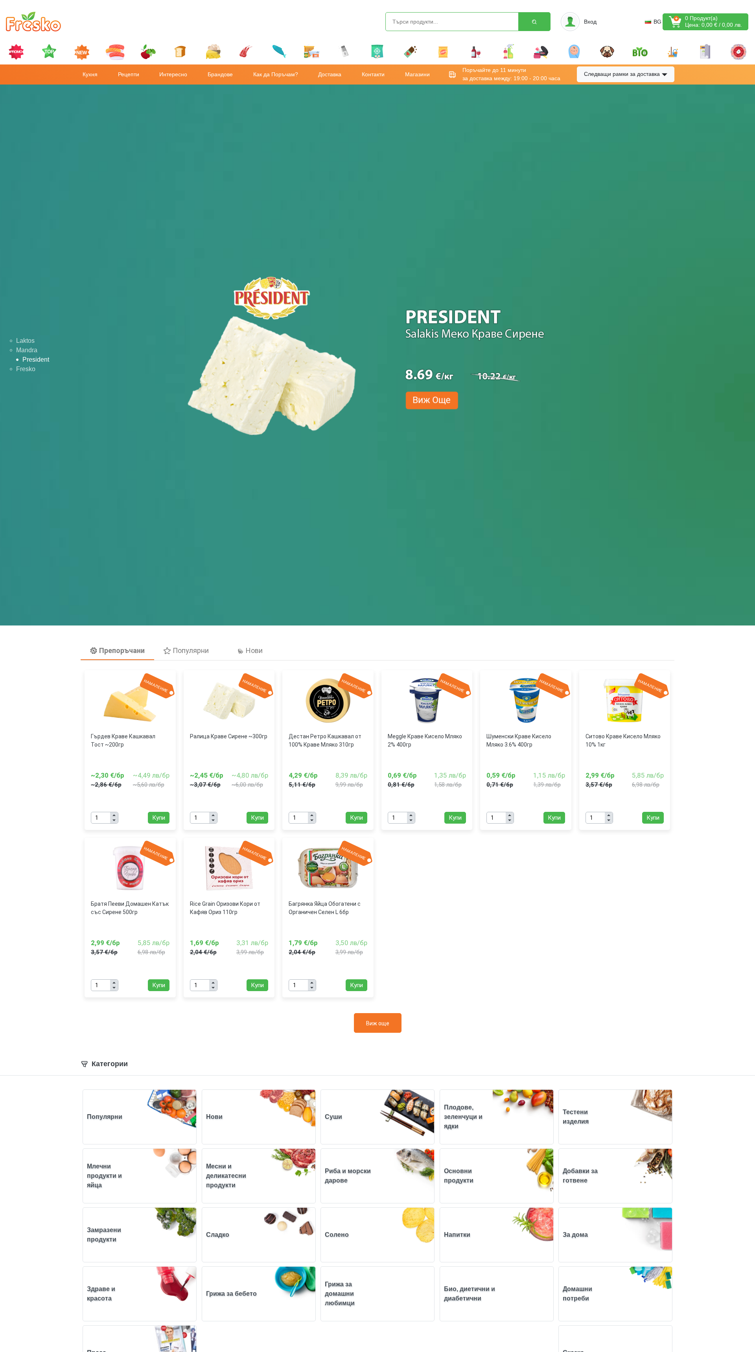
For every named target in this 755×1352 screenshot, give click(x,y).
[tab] (117, 650)
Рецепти (128, 74)
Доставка (329, 74)
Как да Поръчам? (275, 74)
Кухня (90, 74)
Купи (158, 817)
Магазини (417, 74)
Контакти (373, 74)
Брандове (220, 74)
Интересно (173, 74)
